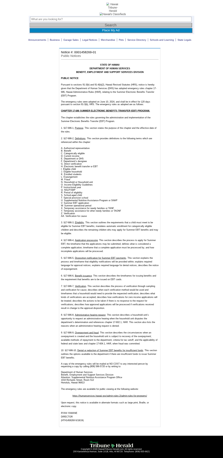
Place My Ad (111, 30)
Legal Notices (89, 39)
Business (55, 39)
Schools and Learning (162, 39)
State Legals (184, 39)
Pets (121, 39)
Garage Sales (71, 39)
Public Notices (71, 56)
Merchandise (108, 39)
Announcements (37, 39)
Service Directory (136, 39)
